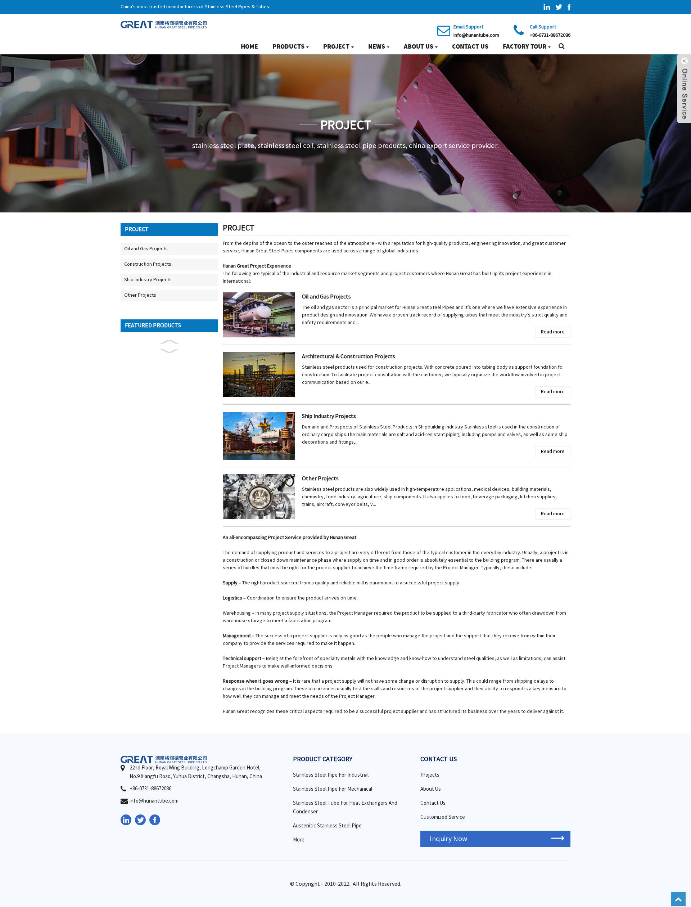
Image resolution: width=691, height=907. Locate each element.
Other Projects (140, 295)
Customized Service (442, 817)
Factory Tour (524, 46)
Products (288, 46)
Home (249, 46)
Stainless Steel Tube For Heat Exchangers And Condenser (345, 807)
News (376, 46)
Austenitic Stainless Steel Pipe (327, 825)
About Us (418, 46)
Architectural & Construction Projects (348, 356)
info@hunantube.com (476, 35)
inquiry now (448, 838)
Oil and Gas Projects (146, 249)
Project (336, 46)
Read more (553, 332)
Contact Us (470, 46)
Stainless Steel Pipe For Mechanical (332, 789)
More (298, 839)
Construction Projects (147, 264)
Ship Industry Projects (148, 280)
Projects (429, 775)
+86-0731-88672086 (550, 35)
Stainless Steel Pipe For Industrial (331, 775)
